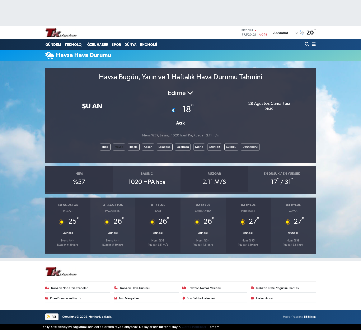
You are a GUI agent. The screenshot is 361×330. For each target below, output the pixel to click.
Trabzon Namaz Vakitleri (204, 288)
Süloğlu (231, 146)
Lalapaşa (164, 146)
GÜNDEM (53, 44)
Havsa (119, 146)
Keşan (148, 146)
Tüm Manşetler (129, 298)
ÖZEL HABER (97, 44)
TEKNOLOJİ (74, 44)
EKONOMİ (148, 44)
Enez (105, 146)
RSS (54, 316)
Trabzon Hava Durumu (134, 288)
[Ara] (307, 44)
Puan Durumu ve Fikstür (65, 298)
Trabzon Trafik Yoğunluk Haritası (277, 288)
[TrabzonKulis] (61, 32)
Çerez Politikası (194, 327)
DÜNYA (131, 44)
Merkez (214, 146)
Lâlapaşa (183, 146)
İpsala (133, 146)
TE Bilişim (310, 316)
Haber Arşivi (264, 298)
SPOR (116, 44)
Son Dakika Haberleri (201, 298)
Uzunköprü (250, 146)
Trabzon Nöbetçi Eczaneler (69, 288)
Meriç (199, 146)
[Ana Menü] (313, 44)
